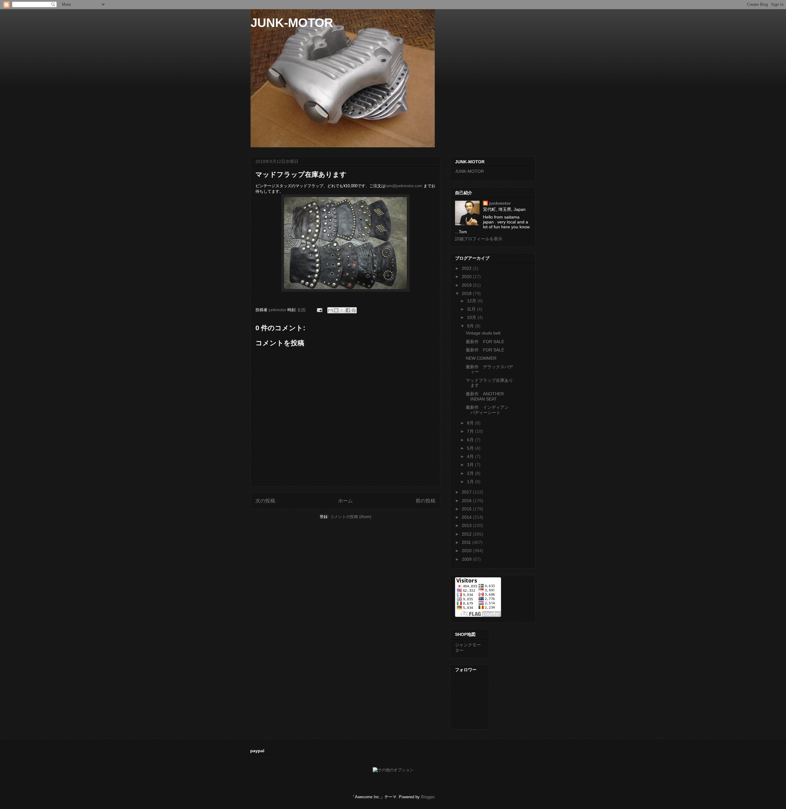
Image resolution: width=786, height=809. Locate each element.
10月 (472, 317)
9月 (471, 325)
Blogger (427, 797)
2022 (467, 268)
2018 (467, 293)
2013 (467, 525)
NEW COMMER (481, 358)
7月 (471, 431)
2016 (467, 500)
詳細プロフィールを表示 (478, 238)
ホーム (345, 500)
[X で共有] (342, 310)
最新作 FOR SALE (485, 341)
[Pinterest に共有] (354, 310)
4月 (471, 456)
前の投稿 (425, 500)
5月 (471, 448)
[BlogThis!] (336, 310)
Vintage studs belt (483, 333)
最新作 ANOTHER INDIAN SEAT (485, 396)
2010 (467, 550)
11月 (472, 309)
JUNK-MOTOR (292, 22)
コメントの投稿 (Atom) (350, 516)
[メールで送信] (330, 310)
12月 (472, 300)
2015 (467, 508)
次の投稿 (265, 500)
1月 (471, 481)
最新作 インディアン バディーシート (489, 410)
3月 (471, 464)
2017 (467, 492)
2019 (467, 285)
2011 (467, 542)
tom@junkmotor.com (403, 186)
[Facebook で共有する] (348, 310)
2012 (467, 534)
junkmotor (500, 203)
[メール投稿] (319, 310)
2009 (467, 559)
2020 (467, 276)
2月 (471, 473)
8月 (471, 422)
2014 (467, 517)
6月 (471, 439)
